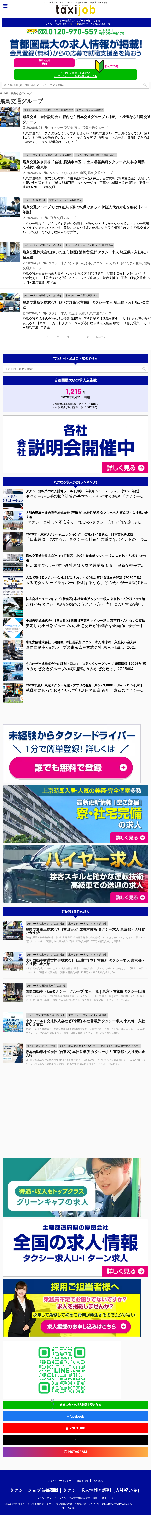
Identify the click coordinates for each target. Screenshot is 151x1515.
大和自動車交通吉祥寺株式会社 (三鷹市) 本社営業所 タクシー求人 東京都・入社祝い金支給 (85, 962)
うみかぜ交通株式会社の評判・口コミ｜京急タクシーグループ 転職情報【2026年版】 (87, 664)
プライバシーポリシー (60, 1480)
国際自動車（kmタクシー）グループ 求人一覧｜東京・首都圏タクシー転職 (85, 991)
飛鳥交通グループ (95, 128)
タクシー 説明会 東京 (65, 128)
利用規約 (98, 1480)
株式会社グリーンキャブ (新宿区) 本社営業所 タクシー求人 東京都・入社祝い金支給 (85, 599)
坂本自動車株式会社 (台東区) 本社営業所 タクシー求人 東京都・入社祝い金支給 (85, 1053)
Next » (100, 337)
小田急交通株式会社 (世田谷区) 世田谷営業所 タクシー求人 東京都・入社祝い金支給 (85, 620)
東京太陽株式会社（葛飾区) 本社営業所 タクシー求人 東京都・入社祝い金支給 (81, 642)
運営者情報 (82, 1480)
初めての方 (111, 65)
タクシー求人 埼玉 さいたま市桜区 (117, 263)
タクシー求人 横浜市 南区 (68, 173)
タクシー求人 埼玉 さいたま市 (69, 263)
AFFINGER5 (68, 1507)
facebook (76, 1416)
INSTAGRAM (77, 1452)
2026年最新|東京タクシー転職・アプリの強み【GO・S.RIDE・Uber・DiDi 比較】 (85, 685)
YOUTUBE (77, 1428)
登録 (44, 62)
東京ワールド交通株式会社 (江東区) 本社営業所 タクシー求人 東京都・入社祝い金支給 (85, 1022)
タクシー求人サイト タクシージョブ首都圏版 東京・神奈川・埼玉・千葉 (75, 1498)
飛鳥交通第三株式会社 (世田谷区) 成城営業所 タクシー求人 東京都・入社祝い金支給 (85, 931)
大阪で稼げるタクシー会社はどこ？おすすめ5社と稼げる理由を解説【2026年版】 (84, 577)
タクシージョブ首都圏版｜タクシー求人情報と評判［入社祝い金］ (76, 1490)
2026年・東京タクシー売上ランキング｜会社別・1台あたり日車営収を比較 (79, 534)
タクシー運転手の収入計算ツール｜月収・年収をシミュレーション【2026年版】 (83, 491)
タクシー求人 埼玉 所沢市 (66, 313)
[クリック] (72, 24)
